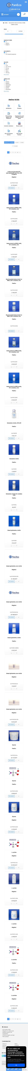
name (22, 142)
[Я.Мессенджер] (3, 1056)
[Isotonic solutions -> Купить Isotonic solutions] (8, 124)
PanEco (14, 211)
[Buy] (11, 224)
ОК (16, 1065)
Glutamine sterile (14, 458)
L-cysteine (14, 959)
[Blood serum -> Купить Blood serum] (19, 124)
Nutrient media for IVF (7, 1032)
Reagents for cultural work (8, 1031)
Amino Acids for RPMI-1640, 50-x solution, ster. (14, 208)
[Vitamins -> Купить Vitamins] (19, 106)
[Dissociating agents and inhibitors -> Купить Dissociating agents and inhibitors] (8, 115)
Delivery (4, 1045)
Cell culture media (6, 1029)
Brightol (14, 177)
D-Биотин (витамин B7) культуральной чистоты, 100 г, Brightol (14, 173)
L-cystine (14, 852)
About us (5, 1043)
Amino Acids (14, 24)
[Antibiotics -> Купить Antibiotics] (8, 106)
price (17, 142)
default (12, 142)
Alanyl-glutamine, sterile (14, 530)
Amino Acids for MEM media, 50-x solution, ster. (14, 351)
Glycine (14, 745)
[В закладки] (19, 188)
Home (4, 1048)
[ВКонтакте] (5, 1056)
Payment (17, 1045)
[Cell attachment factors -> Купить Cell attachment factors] (8, 132)
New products (6, 1036)
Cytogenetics (5, 1033)
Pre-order (11, 188)
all (17, 152)
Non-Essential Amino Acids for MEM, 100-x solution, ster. (14, 280)
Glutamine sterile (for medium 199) (14, 494)
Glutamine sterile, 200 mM (14, 423)
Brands (4, 1046)
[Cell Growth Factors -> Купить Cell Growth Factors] (19, 132)
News (16, 1043)
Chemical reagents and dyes (9, 1035)
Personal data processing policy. (13, 1061)
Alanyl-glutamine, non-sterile (14, 566)
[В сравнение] (16, 188)
